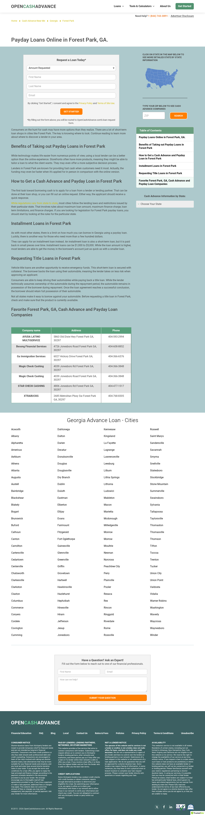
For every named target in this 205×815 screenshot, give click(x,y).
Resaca (108, 593)
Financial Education (21, 733)
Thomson (155, 539)
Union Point (156, 580)
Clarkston (16, 587)
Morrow (108, 539)
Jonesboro (63, 635)
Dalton (61, 436)
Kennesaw (109, 429)
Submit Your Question (102, 698)
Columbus (17, 600)
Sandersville (157, 442)
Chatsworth (17, 573)
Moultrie (108, 545)
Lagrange (109, 449)
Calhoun (16, 532)
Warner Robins (158, 600)
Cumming (16, 635)
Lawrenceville (111, 456)
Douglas (62, 463)
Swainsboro (157, 497)
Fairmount (63, 525)
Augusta (16, 477)
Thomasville (157, 532)
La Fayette (110, 442)
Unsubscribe (187, 733)
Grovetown (63, 573)
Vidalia (154, 593)
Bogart (15, 511)
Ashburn (16, 456)
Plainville (109, 580)
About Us (165, 6)
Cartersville (17, 552)
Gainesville (63, 545)
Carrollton (16, 545)
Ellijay (60, 511)
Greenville (63, 559)
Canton (15, 539)
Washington (157, 607)
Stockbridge (157, 477)
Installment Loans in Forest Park (157, 165)
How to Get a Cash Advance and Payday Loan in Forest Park (162, 157)
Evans (60, 518)
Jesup (60, 628)
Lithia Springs (111, 477)
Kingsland (109, 436)
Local (66, 733)
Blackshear (17, 497)
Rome (107, 628)
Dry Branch (63, 477)
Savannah (156, 449)
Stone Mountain (159, 484)
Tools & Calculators (140, 6)
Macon (108, 504)
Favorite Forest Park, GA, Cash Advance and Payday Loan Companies (164, 182)
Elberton (62, 504)
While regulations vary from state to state (34, 203)
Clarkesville (17, 580)
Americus (16, 449)
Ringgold (109, 614)
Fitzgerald (63, 532)
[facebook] (164, 807)
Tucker (154, 566)
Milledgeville (111, 525)
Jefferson (62, 621)
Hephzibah (63, 600)
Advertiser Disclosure (182, 16)
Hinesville (62, 607)
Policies (120, 733)
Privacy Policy (86, 103)
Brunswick (17, 518)
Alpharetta (17, 442)
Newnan (108, 552)
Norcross (109, 559)
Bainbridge (17, 490)
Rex (106, 600)
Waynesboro (157, 628)
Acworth (15, 429)
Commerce (17, 607)
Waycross (155, 621)
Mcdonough (110, 518)
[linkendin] (171, 807)
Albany (15, 436)
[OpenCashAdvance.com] (33, 6)
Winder (154, 635)
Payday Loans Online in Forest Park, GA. (162, 137)
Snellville (155, 463)
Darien (61, 442)
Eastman (62, 497)
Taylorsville (156, 518)
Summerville (157, 490)
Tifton (153, 545)
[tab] (165, 204)
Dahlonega (63, 429)
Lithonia (108, 484)
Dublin (61, 484)
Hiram (60, 614)
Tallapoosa (156, 511)
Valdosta (155, 587)
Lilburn (108, 470)
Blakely (15, 504)
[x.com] (157, 807)
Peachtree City (112, 566)
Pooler (107, 587)
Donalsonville (65, 456)
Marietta (108, 511)
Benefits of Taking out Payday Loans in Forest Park (161, 146)
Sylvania (155, 504)
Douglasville (64, 470)
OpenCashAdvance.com (34, 809)
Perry (107, 573)
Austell (15, 484)
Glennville (63, 552)
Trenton (154, 559)
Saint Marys (157, 436)
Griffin (60, 566)
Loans (117, 6)
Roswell (154, 429)
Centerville (17, 566)
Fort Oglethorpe (66, 539)
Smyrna (154, 456)
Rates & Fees (101, 733)
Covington (17, 628)
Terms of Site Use (105, 103)
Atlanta (15, 470)
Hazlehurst (63, 593)
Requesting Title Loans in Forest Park (160, 173)
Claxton (15, 593)
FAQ (41, 733)
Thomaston (156, 525)
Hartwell (62, 580)
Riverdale (109, 621)
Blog (53, 733)
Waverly (154, 614)
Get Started (184, 6)
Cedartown (17, 559)
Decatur (61, 449)
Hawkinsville (64, 587)
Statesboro (156, 470)
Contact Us (81, 733)
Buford (15, 525)
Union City (156, 573)
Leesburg (109, 463)
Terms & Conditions (163, 733)
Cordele (15, 621)
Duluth (61, 490)
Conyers (15, 614)
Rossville (109, 635)
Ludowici (109, 490)
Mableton (109, 497)
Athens (15, 463)
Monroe (108, 532)
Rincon (108, 607)
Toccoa (154, 552)
